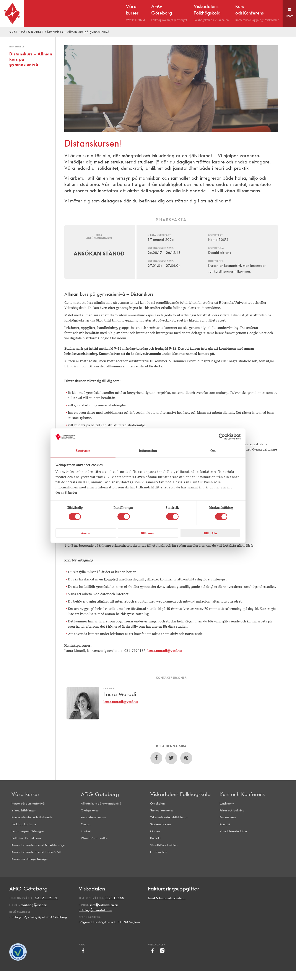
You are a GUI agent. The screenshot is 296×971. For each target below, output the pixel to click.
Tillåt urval (148, 533)
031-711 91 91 (46, 898)
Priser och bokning (232, 810)
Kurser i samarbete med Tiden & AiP (36, 852)
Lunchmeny (227, 803)
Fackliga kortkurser (24, 824)
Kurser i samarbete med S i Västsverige (38, 845)
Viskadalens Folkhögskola (180, 794)
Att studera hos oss (93, 817)
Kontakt (86, 831)
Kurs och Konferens (242, 794)
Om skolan (157, 803)
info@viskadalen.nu (104, 905)
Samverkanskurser (162, 810)
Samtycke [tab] (83, 451)
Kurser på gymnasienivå (28, 803)
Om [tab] (213, 451)
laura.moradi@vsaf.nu (164, 651)
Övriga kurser (90, 810)
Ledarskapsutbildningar (27, 831)
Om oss (86, 824)
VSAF (13, 32)
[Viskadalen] (153, 954)
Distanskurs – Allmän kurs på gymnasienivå (30, 59)
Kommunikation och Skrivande (31, 817)
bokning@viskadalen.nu (95, 910)
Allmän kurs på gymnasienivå (101, 803)
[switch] (123, 516)
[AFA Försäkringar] (18, 959)
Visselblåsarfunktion (94, 838)
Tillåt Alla (210, 533)
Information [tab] (148, 451)
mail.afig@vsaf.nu (34, 905)
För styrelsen (158, 852)
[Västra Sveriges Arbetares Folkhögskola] (12, 13)
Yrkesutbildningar (23, 810)
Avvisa (86, 533)
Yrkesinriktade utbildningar (169, 817)
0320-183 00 (114, 898)
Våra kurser (32, 32)
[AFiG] (83, 954)
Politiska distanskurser (26, 838)
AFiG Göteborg (100, 794)
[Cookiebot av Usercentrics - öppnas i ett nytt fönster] (222, 436)
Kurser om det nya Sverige (29, 859)
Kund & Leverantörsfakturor (166, 898)
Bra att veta (228, 817)
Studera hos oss (160, 824)
